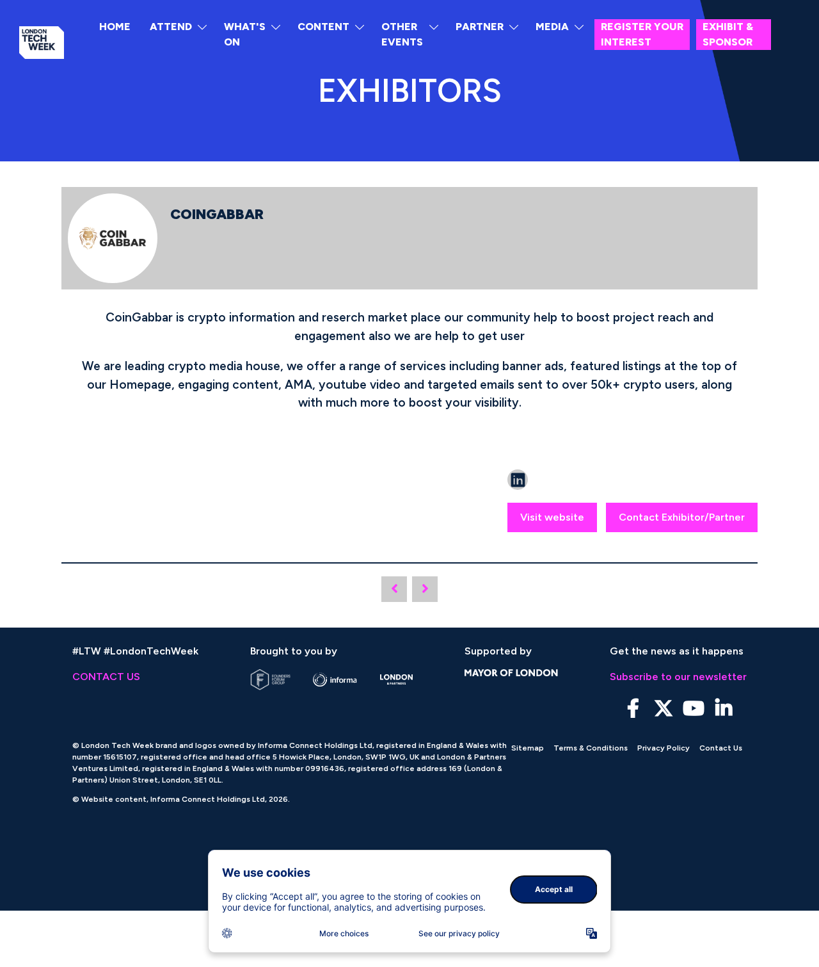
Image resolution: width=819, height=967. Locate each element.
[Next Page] (425, 589)
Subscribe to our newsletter (678, 676)
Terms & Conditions (590, 748)
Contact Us (720, 748)
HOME (115, 26)
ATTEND (171, 26)
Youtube (693, 708)
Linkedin (723, 708)
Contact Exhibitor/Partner (682, 517)
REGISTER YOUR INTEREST (642, 34)
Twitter (663, 708)
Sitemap (527, 748)
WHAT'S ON (245, 34)
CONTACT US (106, 676)
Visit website (552, 517)
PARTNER (480, 26)
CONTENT (323, 26)
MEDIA (552, 26)
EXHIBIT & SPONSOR (728, 34)
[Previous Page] (394, 589)
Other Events (402, 34)
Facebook (633, 708)
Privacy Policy (663, 748)
